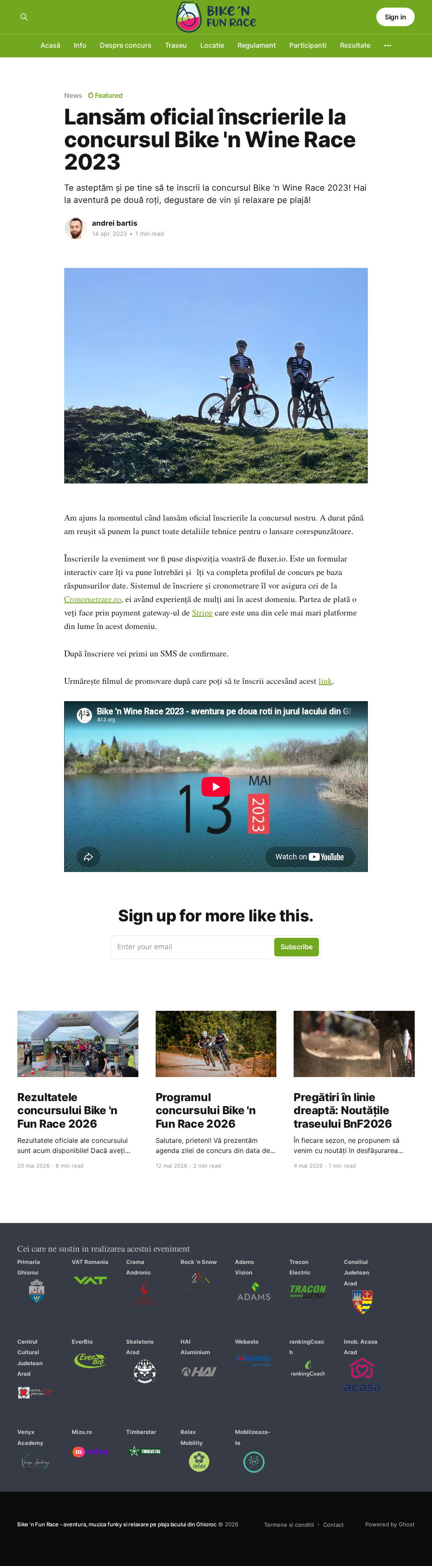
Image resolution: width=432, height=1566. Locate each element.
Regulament (257, 45)
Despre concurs (125, 45)
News (73, 95)
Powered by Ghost (390, 1524)
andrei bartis (115, 223)
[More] (387, 45)
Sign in (395, 17)
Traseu (176, 45)
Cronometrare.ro (92, 599)
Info (80, 45)
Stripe (202, 612)
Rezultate (355, 45)
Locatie (212, 45)
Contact (333, 1524)
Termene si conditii (289, 1524)
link (325, 680)
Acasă (50, 45)
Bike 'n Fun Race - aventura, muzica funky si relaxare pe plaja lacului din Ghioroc (116, 1524)
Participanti (308, 45)
